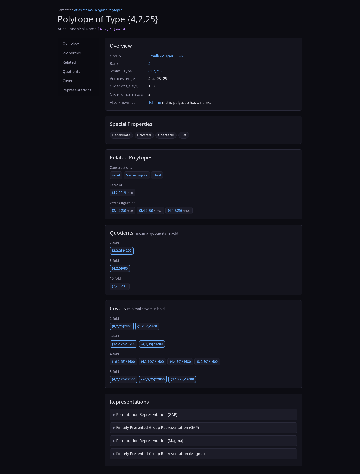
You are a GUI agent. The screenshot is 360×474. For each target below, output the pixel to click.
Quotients (71, 71)
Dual (157, 175)
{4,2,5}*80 (120, 268)
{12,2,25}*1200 (123, 344)
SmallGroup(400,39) (165, 55)
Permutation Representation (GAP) (146, 414)
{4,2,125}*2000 (123, 379)
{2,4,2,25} (122, 210)
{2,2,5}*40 (119, 286)
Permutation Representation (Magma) (149, 440)
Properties (71, 52)
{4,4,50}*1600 (180, 361)
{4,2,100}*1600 (152, 361)
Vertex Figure (137, 175)
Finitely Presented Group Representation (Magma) (160, 453)
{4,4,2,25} (179, 210)
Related (69, 62)
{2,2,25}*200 (121, 250)
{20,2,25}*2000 (153, 379)
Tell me (154, 102)
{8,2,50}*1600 (207, 361)
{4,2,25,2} (122, 192)
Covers (68, 80)
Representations (76, 89)
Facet (116, 175)
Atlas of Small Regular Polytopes (98, 10)
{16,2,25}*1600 (123, 361)
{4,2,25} (155, 71)
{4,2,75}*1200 (152, 344)
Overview (70, 43)
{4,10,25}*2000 (182, 379)
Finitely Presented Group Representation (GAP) (157, 427)
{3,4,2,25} (150, 210)
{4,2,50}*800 (147, 326)
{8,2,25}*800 (121, 326)
